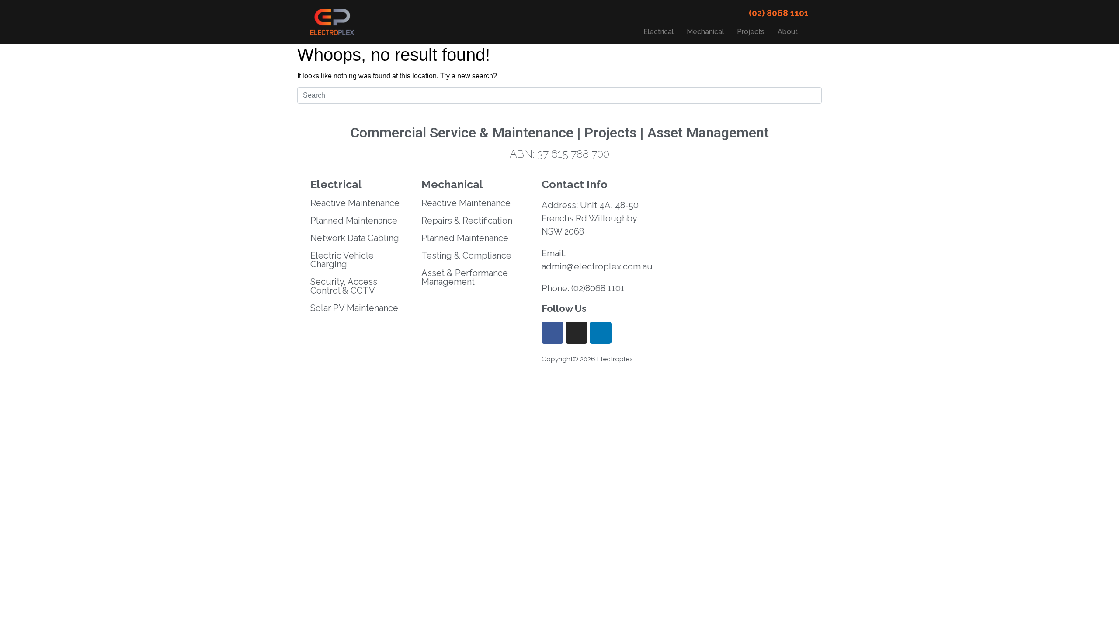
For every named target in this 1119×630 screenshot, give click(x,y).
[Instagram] (576, 333)
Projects (751, 32)
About (788, 32)
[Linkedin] (601, 333)
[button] (790, 32)
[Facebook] (552, 333)
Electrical (658, 32)
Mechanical (705, 32)
